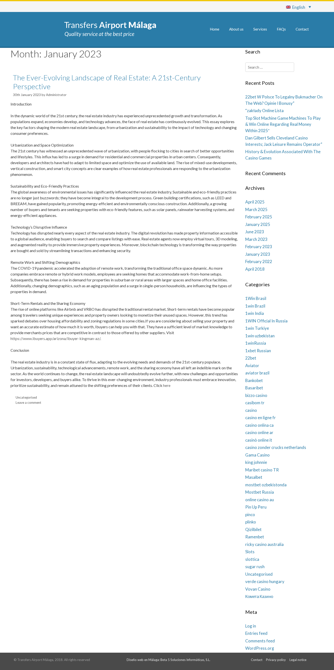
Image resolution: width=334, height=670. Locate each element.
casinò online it (258, 440)
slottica (252, 559)
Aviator (252, 365)
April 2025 (255, 201)
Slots (250, 551)
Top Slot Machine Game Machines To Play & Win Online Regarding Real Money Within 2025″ (283, 124)
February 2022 (258, 261)
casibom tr (255, 402)
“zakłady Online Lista (264, 110)
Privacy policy (276, 660)
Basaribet (254, 387)
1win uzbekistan (260, 335)
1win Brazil (255, 305)
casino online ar (259, 432)
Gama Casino (257, 454)
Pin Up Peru (256, 507)
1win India (254, 313)
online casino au (259, 499)
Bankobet (254, 380)
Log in (250, 625)
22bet (250, 358)
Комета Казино (259, 596)
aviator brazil (257, 372)
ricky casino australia (264, 544)
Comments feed (260, 640)
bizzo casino (256, 395)
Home (214, 29)
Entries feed (256, 633)
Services (260, 29)
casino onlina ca (259, 425)
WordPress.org (259, 648)
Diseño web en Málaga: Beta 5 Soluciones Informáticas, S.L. (168, 660)
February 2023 (258, 246)
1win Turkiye (257, 328)
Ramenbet (254, 536)
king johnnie (256, 462)
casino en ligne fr (260, 417)
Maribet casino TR (262, 469)
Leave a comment (28, 402)
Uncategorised (26, 397)
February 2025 (258, 216)
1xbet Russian (258, 350)
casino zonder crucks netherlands (275, 447)
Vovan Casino (257, 589)
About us (236, 29)
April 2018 (255, 269)
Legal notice (297, 660)
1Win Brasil (255, 298)
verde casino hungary (264, 581)
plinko (250, 521)
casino (251, 410)
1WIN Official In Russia (266, 320)
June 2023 (254, 231)
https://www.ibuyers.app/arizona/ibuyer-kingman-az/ (55, 338)
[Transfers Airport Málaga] (110, 28)
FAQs (281, 29)
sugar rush (255, 566)
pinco (250, 514)
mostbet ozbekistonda (266, 484)
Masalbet (253, 477)
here (166, 385)
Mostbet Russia (259, 492)
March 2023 (256, 239)
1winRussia (255, 343)
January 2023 (257, 254)
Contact (302, 29)
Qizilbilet (253, 529)
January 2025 (257, 224)
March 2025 (256, 209)
